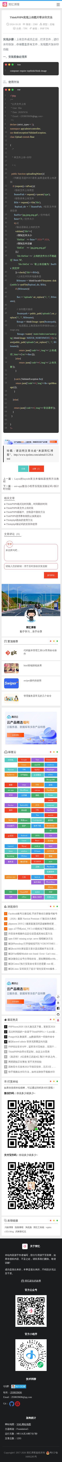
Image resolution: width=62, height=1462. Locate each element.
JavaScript (50, 826)
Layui (24, 841)
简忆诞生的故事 (33, 1281)
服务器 (10, 862)
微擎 (11, 785)
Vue (37, 815)
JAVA (37, 835)
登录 (9, 544)
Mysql (24, 846)
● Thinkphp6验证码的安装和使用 (20, 524)
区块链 (50, 841)
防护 (24, 826)
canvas (37, 790)
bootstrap (10, 856)
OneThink (50, 810)
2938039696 (16, 1392)
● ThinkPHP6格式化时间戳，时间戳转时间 (25, 504)
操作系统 (37, 882)
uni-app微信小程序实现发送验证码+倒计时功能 (31, 487)
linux (11, 851)
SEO (37, 856)
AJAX (37, 892)
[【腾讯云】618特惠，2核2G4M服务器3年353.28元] (31, 440)
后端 (52, 24)
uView (50, 775)
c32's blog (9, 1231)
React (37, 841)
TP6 (25, 28)
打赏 (23, 468)
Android (24, 835)
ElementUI (50, 760)
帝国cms (24, 820)
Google (24, 760)
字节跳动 (24, 775)
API (10, 897)
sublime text (10, 877)
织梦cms (50, 897)
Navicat (11, 770)
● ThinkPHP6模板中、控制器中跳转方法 (24, 512)
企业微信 (37, 775)
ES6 (37, 785)
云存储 (24, 795)
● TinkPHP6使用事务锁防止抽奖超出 (22, 516)
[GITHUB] (58, 1014)
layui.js (37, 877)
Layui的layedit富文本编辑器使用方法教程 (31, 480)
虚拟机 (50, 820)
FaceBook (50, 790)
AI (51, 830)
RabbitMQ (24, 805)
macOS (37, 765)
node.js (37, 846)
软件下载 (37, 826)
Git (50, 835)
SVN (37, 805)
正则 (37, 867)
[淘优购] (58, 1003)
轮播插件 (50, 872)
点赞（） (36, 468)
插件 (11, 810)
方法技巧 (10, 826)
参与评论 (51, 575)
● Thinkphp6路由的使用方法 (18, 520)
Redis (11, 820)
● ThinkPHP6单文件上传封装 (18, 508)
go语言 (11, 836)
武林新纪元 (20, 1231)
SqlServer (10, 775)
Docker (11, 805)
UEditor (24, 856)
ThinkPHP (24, 892)
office (24, 897)
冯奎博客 (9, 1227)
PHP (42, 28)
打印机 (10, 760)
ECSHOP (37, 861)
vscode (50, 800)
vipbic (49, 1227)
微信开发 (24, 862)
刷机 (37, 795)
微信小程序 (37, 897)
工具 (24, 877)
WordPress (24, 790)
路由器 (24, 810)
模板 (50, 856)
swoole (50, 815)
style (50, 861)
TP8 (24, 770)
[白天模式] (58, 997)
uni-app (11, 790)
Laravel (11, 846)
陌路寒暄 (19, 1227)
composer (50, 805)
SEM (11, 795)
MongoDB (50, 780)
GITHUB (50, 851)
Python (50, 877)
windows (50, 765)
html (50, 846)
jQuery (50, 887)
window (24, 851)
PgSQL (37, 770)
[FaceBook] (58, 1009)
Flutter (50, 795)
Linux (24, 765)
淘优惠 (28, 1227)
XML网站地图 (24, 1424)
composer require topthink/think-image (28, 71)
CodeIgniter (37, 820)
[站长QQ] (58, 1020)
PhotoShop (50, 882)
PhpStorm (50, 866)
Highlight (50, 770)
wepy (24, 785)
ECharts (37, 851)
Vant (37, 760)
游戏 (50, 785)
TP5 (10, 892)
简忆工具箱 (38, 1227)
